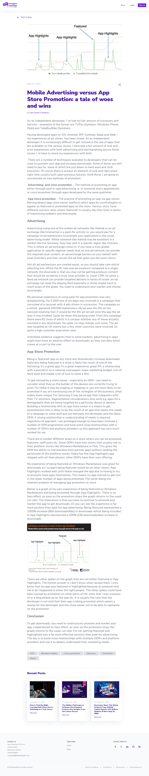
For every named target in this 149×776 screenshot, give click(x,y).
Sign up (142, 5)
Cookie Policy (107, 767)
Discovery (91, 653)
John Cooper (34, 112)
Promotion (108, 653)
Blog (123, 5)
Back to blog (26, 17)
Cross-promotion (72, 653)
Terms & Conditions (91, 767)
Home (69, 745)
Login (132, 5)
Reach (33, 658)
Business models (49, 653)
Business (45, 112)
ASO (32, 653)
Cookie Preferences (135, 767)
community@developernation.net (18, 755)
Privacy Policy (120, 767)
